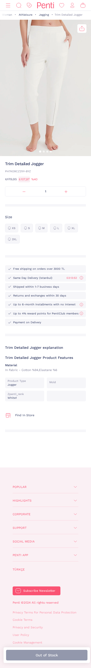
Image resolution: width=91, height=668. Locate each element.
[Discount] (29, 5)
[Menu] (8, 5)
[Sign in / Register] (72, 5)
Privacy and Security (28, 627)
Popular (20, 487)
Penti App (20, 555)
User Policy (21, 635)
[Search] (19, 5)
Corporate (22, 514)
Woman (7, 14)
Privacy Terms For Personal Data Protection (44, 612)
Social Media (24, 541)
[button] (40, 152)
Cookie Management (27, 642)
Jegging (44, 14)
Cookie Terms (22, 620)
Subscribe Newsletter (39, 590)
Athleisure (25, 14)
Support (20, 528)
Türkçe (19, 569)
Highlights (22, 500)
